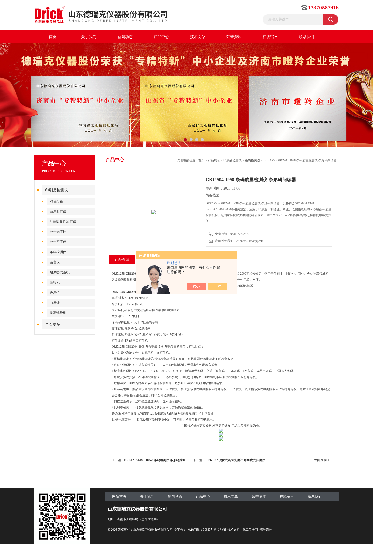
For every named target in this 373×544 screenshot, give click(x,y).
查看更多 (52, 324)
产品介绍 (122, 259)
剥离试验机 (58, 313)
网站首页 (119, 496)
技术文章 (197, 37)
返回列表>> (322, 460)
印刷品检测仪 (56, 190)
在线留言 (270, 37)
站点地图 (220, 529)
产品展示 (214, 160)
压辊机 (55, 282)
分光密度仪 (58, 242)
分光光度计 (58, 232)
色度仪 (55, 292)
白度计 (55, 303)
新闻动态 (125, 37)
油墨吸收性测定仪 (63, 221)
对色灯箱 (56, 201)
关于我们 (88, 37)
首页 (52, 37)
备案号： (180, 529)
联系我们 (306, 37)
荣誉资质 (234, 37)
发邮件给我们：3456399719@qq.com (238, 241)
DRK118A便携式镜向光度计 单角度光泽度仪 (235, 460)
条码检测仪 (58, 252)
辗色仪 (55, 262)
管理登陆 (265, 529)
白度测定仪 (58, 211)
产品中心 (161, 37)
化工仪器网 (250, 529)
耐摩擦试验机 (60, 272)
